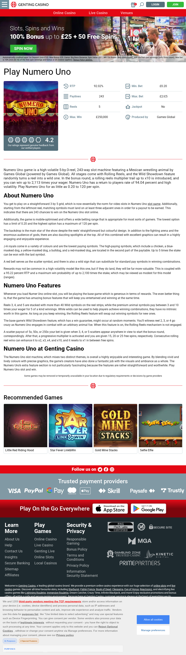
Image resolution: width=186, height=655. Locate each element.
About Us (12, 539)
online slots (159, 585)
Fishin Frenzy (87, 589)
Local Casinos (45, 563)
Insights (11, 557)
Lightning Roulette (35, 592)
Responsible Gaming (76, 541)
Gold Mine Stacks (106, 450)
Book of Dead (103, 589)
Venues (127, 13)
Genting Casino (27, 585)
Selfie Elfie (146, 450)
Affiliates (12, 575)
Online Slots (44, 557)
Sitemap (11, 569)
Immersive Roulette (57, 592)
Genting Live (44, 551)
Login (155, 4)
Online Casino (64, 13)
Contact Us (14, 551)
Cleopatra (117, 589)
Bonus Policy (77, 549)
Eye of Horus (131, 589)
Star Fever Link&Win (63, 450)
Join (175, 4)
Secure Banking (17, 563)
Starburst (73, 589)
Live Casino (98, 13)
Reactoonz (146, 589)
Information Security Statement (82, 573)
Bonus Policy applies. (83, 60)
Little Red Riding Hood (19, 450)
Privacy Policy (78, 565)
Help (8, 545)
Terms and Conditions (75, 557)
